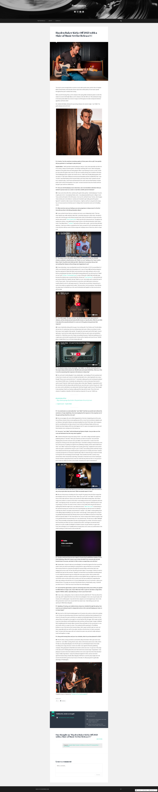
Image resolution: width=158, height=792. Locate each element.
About (50, 20)
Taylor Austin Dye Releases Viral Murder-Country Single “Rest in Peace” (97, 725)
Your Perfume (88, 277)
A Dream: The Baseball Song (69, 275)
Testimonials (41, 20)
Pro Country (79, 5)
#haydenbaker (79, 400)
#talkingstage (64, 400)
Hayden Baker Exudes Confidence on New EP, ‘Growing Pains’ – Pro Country (82, 745)
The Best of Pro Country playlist (79, 694)
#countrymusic (87, 400)
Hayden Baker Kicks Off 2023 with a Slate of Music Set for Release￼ (76, 34)
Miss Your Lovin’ (89, 506)
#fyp (58, 400)
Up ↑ (121, 789)
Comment (98, 774)
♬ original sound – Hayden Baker (64, 403)
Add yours (99, 739)
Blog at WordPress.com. (42, 789)
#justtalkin (71, 400)
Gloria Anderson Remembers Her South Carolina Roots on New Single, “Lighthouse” (97, 721)
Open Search (121, 21)
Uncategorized (91, 716)
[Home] (75, 11)
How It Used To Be (71, 219)
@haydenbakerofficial (61, 398)
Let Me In (71, 223)
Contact (57, 20)
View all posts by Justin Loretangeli (66, 717)
